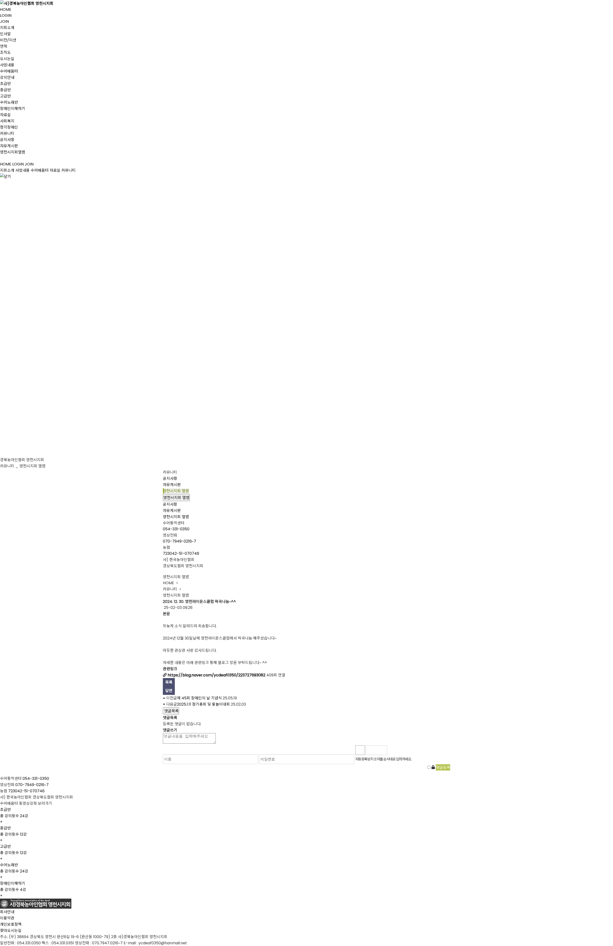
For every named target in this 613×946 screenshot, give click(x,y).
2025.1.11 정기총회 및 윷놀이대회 (203, 704)
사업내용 (7, 65)
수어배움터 (9, 71)
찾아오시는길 (11, 930)
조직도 (5, 52)
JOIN (4, 21)
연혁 (3, 46)
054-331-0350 (176, 529)
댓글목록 (171, 711)
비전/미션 (8, 40)
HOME (5, 9)
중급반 (5, 90)
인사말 (5, 34)
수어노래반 (9, 102)
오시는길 (7, 59)
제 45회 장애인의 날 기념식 (199, 698)
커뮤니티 (7, 133)
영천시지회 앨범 (176, 491)
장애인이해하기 (12, 108)
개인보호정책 (11, 924)
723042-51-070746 (181, 553)
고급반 (5, 96)
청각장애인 (9, 127)
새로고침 (403, 750)
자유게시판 (9, 146)
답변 (168, 690)
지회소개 (7, 27)
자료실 (5, 115)
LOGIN (5, 15)
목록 (168, 682)
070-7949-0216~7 (179, 541)
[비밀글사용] (433, 767)
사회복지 (7, 121)
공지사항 (7, 139)
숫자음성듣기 (393, 750)
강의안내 (7, 77)
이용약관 (7, 918)
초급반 (5, 83)
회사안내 (7, 912)
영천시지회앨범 (12, 152)
